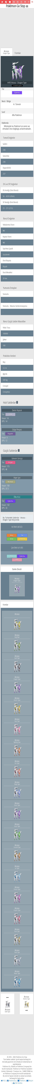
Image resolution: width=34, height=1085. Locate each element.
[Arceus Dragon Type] (17, 592)
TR (32, 2)
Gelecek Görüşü (17, 458)
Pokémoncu (12, 1080)
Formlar (18, 53)
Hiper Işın (17, 477)
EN (14, 2)
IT (28, 2)
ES (21, 2)
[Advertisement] (17, 28)
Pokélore (22, 1080)
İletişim (30, 1080)
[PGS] (2, 2)
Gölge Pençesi (17, 429)
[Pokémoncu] (6, 2)
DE (18, 2)
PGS (4, 1080)
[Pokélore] (10, 2)
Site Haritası (18, 1083)
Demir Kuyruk (17, 410)
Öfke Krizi (17, 496)
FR (25, 2)
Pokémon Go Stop (15, 6)
